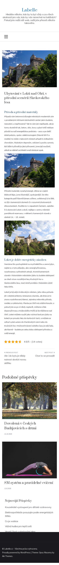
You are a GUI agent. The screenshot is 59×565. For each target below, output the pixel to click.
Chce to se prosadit (45, 355)
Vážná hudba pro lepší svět (18, 526)
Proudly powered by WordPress (16, 552)
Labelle (29, 10)
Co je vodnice (11, 521)
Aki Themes (7, 556)
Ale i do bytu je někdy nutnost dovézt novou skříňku (15, 359)
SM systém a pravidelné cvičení (28, 483)
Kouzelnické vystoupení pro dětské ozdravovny (28, 507)
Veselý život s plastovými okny (20, 531)
